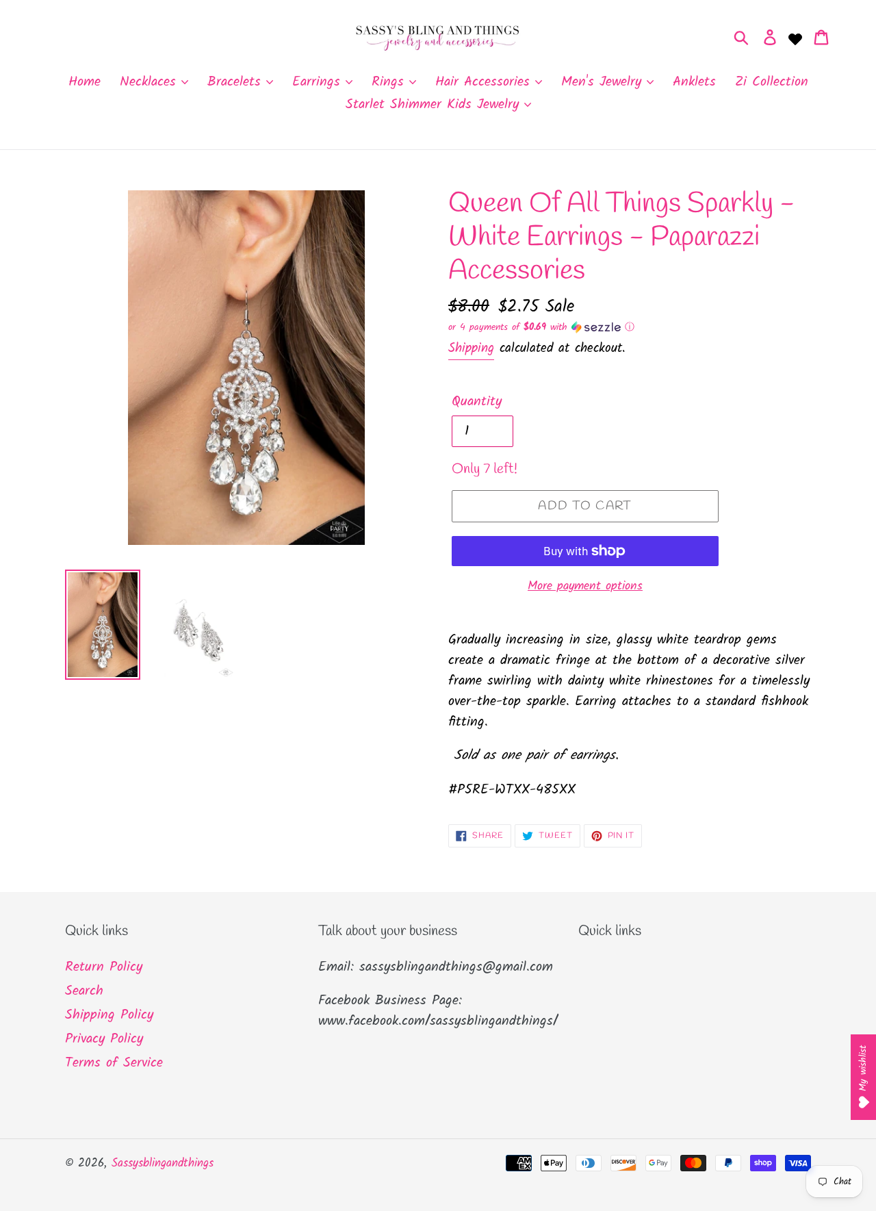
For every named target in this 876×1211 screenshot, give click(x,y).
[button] (629, 327)
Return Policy (103, 967)
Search (84, 991)
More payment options (585, 586)
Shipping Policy (109, 1015)
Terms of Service (114, 1063)
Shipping (471, 348)
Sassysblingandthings (163, 1163)
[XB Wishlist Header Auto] (795, 37)
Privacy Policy (104, 1039)
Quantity (477, 402)
